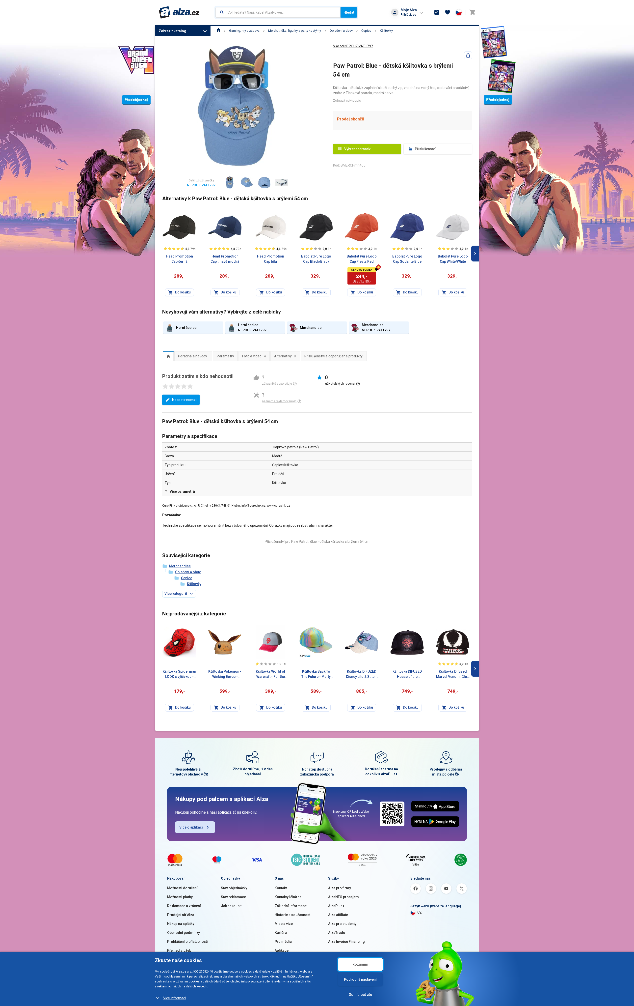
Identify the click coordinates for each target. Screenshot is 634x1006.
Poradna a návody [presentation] (192, 356)
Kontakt (281, 888)
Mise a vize (284, 924)
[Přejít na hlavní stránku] (179, 12)
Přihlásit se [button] (408, 14)
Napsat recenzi (184, 400)
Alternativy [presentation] (285, 356)
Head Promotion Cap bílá (270, 258)
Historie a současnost (292, 915)
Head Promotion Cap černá (179, 258)
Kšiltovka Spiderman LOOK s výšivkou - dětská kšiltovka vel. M (179, 674)
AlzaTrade (336, 933)
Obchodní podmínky (183, 933)
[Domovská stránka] (218, 30)
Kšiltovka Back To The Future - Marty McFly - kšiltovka (316, 674)
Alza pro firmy (339, 888)
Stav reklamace (233, 897)
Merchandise (180, 566)
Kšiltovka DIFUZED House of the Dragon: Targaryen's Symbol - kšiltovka (407, 674)
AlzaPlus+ (336, 906)
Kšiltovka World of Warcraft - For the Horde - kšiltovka (270, 674)
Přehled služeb (179, 950)
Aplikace (282, 950)
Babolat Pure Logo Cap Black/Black (316, 258)
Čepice (366, 30)
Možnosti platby (180, 897)
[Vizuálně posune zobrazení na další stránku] (475, 253)
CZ (419, 912)
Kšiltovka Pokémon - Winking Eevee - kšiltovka (224, 674)
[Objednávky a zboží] (437, 12)
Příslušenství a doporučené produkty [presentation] (333, 356)
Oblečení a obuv (341, 30)
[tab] (168, 356)
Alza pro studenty (342, 924)
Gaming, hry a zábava (244, 30)
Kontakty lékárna (288, 897)
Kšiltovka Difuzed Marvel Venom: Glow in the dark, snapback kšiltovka (453, 674)
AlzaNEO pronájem (343, 897)
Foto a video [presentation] (254, 356)
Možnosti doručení (182, 888)
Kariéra (281, 933)
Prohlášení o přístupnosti (187, 942)
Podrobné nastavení (360, 979)
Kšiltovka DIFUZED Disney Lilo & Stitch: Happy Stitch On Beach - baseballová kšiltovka (361, 674)
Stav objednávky (234, 888)
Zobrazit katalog (172, 31)
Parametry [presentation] (225, 356)
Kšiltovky (386, 30)
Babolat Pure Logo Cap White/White (453, 258)
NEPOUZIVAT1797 (201, 185)
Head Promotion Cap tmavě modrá (225, 258)
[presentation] (168, 356)
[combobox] (278, 12)
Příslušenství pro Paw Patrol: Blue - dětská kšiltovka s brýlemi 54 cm (317, 542)
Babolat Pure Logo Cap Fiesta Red (362, 258)
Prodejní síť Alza (180, 915)
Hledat (348, 12)
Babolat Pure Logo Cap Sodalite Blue (407, 258)
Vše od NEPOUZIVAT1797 (353, 46)
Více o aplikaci (191, 827)
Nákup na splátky (180, 924)
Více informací (174, 998)
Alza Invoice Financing (346, 942)
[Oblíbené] (447, 12)
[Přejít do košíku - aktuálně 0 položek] (472, 12)
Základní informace (291, 906)
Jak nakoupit (231, 906)
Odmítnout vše (360, 995)
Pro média (283, 942)
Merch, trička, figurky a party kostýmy (294, 30)
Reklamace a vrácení (184, 906)
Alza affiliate (338, 915)
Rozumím (360, 964)
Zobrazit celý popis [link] (347, 100)
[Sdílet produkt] (468, 55)
